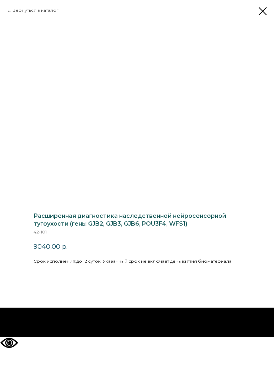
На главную (137, 322)
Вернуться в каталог (35, 10)
